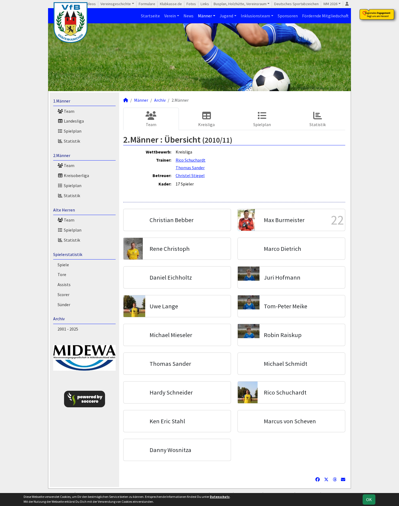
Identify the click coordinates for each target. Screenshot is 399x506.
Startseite (150, 15)
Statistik (71, 141)
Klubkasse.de (171, 3)
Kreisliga (206, 124)
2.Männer (61, 155)
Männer (205, 15)
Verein (170, 15)
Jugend (226, 15)
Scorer (63, 294)
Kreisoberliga (76, 175)
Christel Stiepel (190, 175)
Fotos (191, 3)
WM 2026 (330, 3)
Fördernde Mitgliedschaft (325, 15)
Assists (64, 284)
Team (68, 111)
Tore (62, 274)
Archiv (59, 318)
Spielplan (72, 131)
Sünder (64, 304)
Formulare (147, 3)
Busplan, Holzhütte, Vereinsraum (240, 3)
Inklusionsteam (255, 15)
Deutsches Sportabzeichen (296, 3)
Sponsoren (288, 15)
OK (369, 499)
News (188, 15)
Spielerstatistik (67, 254)
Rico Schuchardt (190, 160)
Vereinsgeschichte (115, 3)
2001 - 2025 (68, 329)
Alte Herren (64, 210)
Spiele (63, 264)
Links (205, 3)
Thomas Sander (190, 167)
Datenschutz (220, 497)
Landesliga (73, 121)
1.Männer (61, 101)
